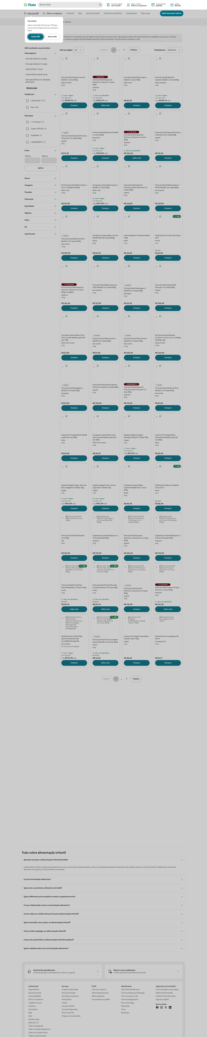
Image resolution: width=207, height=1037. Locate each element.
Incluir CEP (35, 37)
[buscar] (100, 4)
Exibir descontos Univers (171, 13)
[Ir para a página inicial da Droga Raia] (30, 5)
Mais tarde (52, 37)
